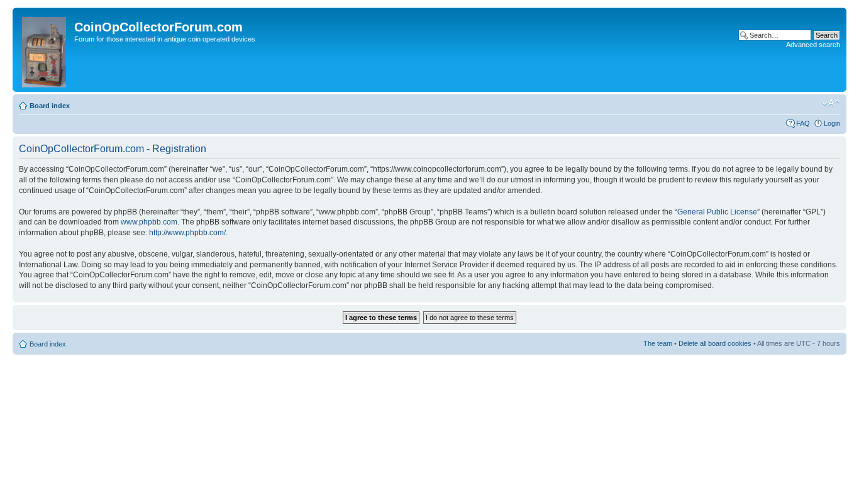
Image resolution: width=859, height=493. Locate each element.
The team (657, 343)
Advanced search (813, 44)
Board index (50, 105)
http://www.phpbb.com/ (187, 232)
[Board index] (45, 50)
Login (832, 123)
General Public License (717, 212)
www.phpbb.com (149, 222)
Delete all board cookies (715, 343)
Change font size (831, 103)
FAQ (803, 123)
